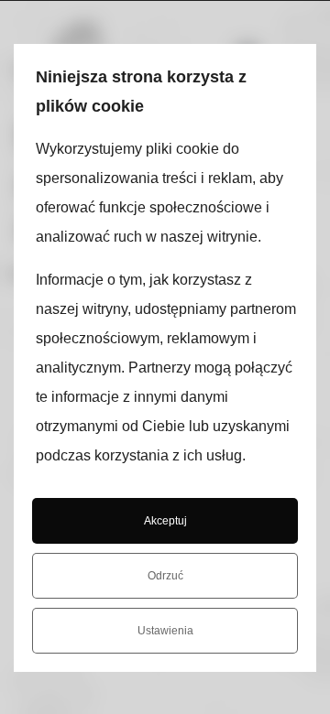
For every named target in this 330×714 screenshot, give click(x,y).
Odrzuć (165, 575)
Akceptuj (165, 520)
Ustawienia (165, 630)
